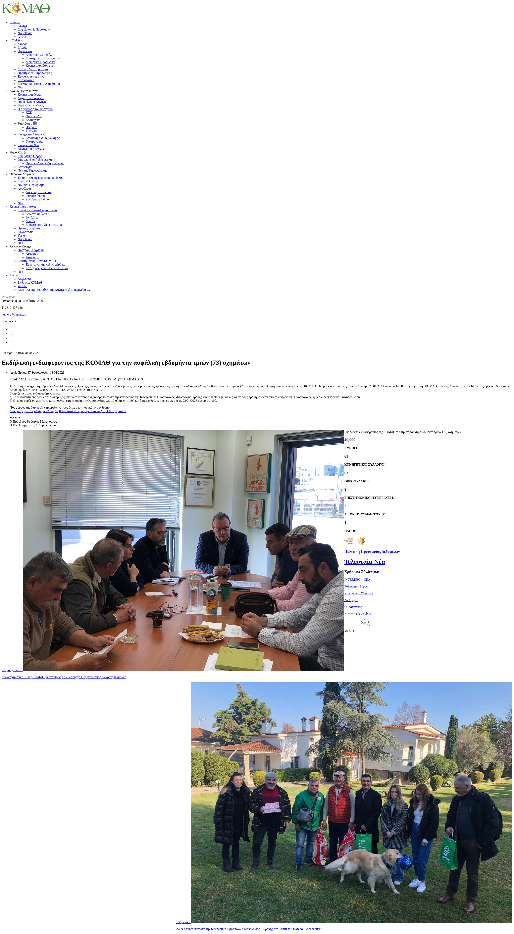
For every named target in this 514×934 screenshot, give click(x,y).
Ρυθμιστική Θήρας (30, 156)
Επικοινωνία (9, 321)
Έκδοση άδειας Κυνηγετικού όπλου (40, 177)
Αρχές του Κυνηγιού (31, 98)
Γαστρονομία (34, 141)
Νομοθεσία (25, 33)
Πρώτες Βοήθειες (29, 228)
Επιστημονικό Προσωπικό (43, 58)
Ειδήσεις (15, 22)
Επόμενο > (249, 925)
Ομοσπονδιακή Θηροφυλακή (36, 159)
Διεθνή (22, 36)
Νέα (20, 87)
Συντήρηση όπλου (37, 199)
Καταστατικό (26, 80)
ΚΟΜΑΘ (16, 40)
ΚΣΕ (29, 112)
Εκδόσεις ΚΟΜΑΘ (30, 282)
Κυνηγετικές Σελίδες (357, 613)
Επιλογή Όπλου (28, 181)
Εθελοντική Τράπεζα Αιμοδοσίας (39, 83)
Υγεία (21, 235)
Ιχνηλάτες (32, 217)
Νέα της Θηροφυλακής (32, 170)
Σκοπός (22, 44)
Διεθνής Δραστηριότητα (33, 69)
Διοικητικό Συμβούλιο (40, 54)
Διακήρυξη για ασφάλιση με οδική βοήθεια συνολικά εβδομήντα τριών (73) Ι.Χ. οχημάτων (68, 411)
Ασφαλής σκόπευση (39, 192)
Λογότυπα (24, 279)
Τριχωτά (31, 130)
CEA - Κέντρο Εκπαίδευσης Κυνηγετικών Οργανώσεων (54, 289)
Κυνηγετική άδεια (29, 94)
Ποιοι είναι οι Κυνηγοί (32, 101)
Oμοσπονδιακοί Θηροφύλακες (45, 163)
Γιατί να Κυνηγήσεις (31, 105)
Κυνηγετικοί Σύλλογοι (40, 65)
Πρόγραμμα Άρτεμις (31, 250)
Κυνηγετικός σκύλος (23, 206)
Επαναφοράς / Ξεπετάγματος (44, 224)
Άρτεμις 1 (32, 253)
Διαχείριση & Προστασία (34, 29)
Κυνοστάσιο (26, 232)
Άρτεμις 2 (32, 257)
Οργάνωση (25, 51)
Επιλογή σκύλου (36, 214)
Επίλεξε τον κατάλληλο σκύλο (37, 210)
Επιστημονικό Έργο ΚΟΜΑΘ (37, 261)
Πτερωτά (31, 127)
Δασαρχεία (33, 120)
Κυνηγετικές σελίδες (31, 148)
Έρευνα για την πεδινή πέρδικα (45, 264)
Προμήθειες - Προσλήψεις (35, 73)
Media (14, 275)
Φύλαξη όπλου (35, 195)
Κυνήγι (22, 26)
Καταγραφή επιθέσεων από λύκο (47, 268)
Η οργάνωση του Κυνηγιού (35, 109)
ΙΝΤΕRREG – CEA (357, 579)
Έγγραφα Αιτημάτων (31, 76)
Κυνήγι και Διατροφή (31, 134)
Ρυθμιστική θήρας (355, 586)
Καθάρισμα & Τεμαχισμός (43, 138)
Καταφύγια (25, 167)
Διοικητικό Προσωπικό (40, 62)
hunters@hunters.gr (14, 314)
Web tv (22, 286)
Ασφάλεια (24, 188)
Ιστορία (22, 47)
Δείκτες (30, 221)
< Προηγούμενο (64, 673)
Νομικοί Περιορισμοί (31, 185)
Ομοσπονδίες (34, 116)
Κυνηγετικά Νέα (28, 145)
